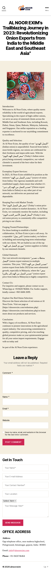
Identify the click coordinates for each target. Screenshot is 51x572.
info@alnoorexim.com (18, 550)
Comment (7, 373)
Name (5, 397)
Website (6, 420)
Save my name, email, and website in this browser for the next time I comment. (25, 433)
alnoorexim (15, 567)
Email (5, 409)
